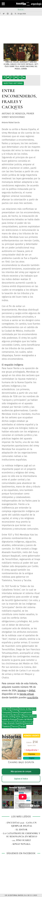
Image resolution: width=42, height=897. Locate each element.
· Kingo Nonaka (21, 844)
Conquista (6, 712)
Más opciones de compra (21, 771)
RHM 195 (6, 709)
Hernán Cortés (8, 716)
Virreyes (14, 709)
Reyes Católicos (29, 716)
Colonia (15, 712)
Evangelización (25, 712)
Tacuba (23, 726)
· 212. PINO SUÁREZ (21, 840)
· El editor (21, 829)
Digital (31, 758)
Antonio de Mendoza (27, 709)
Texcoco (15, 726)
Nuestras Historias (13, 83)
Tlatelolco (6, 726)
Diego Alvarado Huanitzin (12, 723)
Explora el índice (21, 779)
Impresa (31, 754)
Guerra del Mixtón (25, 719)
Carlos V (18, 716)
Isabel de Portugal (9, 719)
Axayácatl (28, 723)
